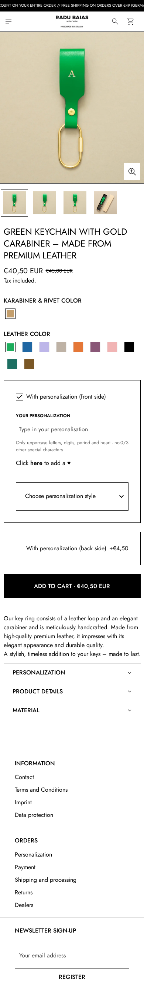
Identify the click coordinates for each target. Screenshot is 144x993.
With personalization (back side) (66, 548)
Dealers (24, 905)
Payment (25, 867)
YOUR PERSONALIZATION (43, 415)
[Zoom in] (132, 171)
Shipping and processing (45, 879)
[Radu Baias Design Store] (72, 21)
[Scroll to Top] (130, 953)
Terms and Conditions (41, 789)
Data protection (34, 815)
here (37, 463)
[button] (130, 21)
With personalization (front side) (66, 396)
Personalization (33, 854)
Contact (24, 777)
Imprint (23, 802)
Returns (23, 892)
